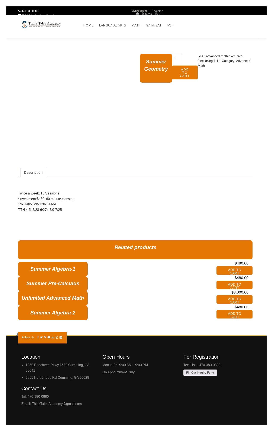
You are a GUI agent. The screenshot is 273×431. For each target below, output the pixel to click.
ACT (170, 25)
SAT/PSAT (153, 25)
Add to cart (185, 72)
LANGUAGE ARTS (112, 25)
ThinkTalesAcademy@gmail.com (41, 15)
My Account (139, 10)
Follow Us (28, 337)
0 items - (151, 13)
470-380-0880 (30, 11)
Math (136, 25)
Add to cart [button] (234, 271)
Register (157, 10)
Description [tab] (33, 172)
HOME (88, 25)
